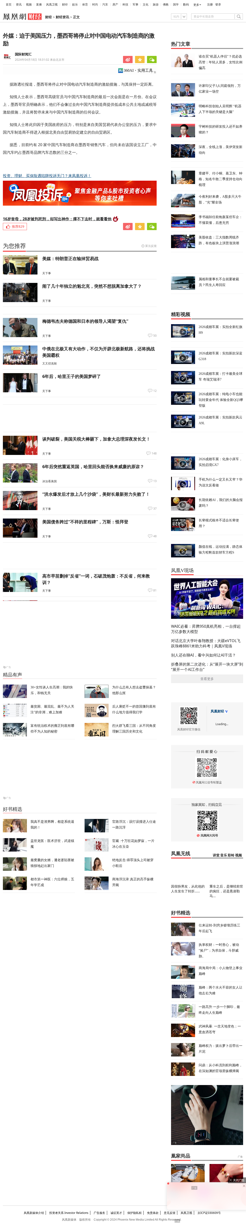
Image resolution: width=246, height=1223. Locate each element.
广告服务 (99, 1213)
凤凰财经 (217, 711)
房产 (115, 4)
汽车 (105, 4)
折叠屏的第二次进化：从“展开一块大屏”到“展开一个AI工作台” (207, 667)
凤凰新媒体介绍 (34, 1213)
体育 (85, 4)
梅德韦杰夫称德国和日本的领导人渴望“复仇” (85, 321)
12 (155, 391)
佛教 (166, 4)
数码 (186, 4)
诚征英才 (116, 1213)
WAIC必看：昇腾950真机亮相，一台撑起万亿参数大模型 (206, 629)
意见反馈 (169, 1213)
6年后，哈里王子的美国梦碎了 (71, 376)
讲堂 (216, 855)
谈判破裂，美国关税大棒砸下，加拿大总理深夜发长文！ (96, 439)
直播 (39, 4)
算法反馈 (151, 246)
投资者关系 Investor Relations (68, 1213)
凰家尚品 (180, 1155)
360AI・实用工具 (138, 70)
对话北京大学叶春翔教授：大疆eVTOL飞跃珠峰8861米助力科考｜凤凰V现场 (205, 643)
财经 (65, 4)
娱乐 (75, 4)
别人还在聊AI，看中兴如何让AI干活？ (203, 655)
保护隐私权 (134, 1213)
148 (154, 453)
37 (155, 509)
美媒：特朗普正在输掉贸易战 (70, 258)
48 (155, 536)
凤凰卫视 (52, 4)
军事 (135, 4)
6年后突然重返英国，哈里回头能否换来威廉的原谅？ (93, 466)
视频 (29, 4)
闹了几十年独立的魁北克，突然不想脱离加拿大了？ (92, 286)
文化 (145, 4)
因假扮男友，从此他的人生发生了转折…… (188, 888)
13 (155, 481)
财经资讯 (62, 17)
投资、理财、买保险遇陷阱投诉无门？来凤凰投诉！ (47, 175)
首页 (9, 4)
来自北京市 (39, 60)
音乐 (223, 855)
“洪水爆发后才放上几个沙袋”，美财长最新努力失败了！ (96, 494)
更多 (196, 4)
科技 (125, 4)
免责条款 (153, 1213)
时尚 (95, 4)
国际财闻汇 (23, 54)
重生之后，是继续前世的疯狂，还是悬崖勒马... (226, 891)
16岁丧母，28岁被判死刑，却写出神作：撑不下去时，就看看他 (57, 218)
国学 (176, 4)
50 (155, 336)
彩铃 (231, 855)
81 (155, 590)
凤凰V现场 (182, 570)
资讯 (19, 4)
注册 (210, 4)
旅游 (156, 4)
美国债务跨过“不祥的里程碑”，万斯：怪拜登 (85, 522)
